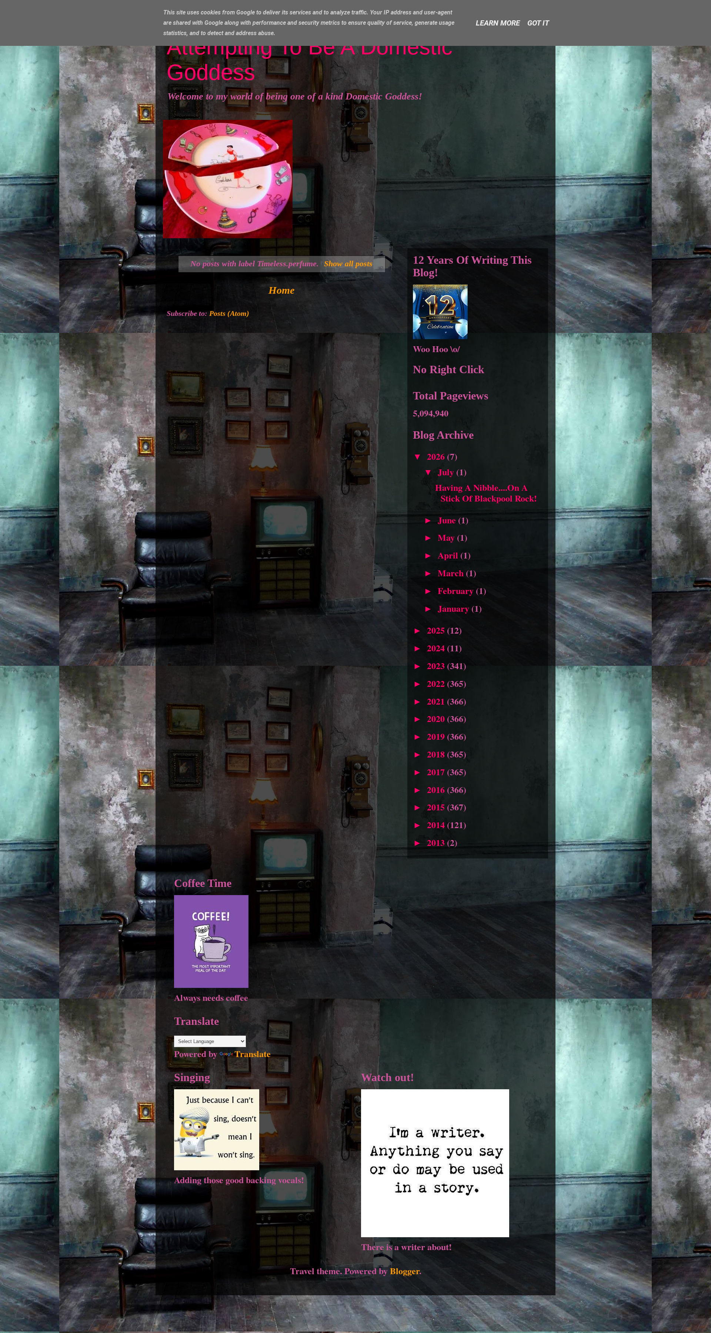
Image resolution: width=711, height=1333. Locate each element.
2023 (437, 665)
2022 (437, 683)
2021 (437, 701)
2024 (437, 647)
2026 (437, 456)
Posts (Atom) (229, 313)
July (447, 471)
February (457, 590)
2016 (437, 789)
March (452, 572)
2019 (437, 736)
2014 (437, 824)
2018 (437, 754)
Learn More (498, 22)
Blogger (404, 1270)
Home (281, 290)
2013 (437, 842)
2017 (437, 771)
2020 (437, 718)
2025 (437, 630)
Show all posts (348, 263)
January (454, 608)
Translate (252, 1053)
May (447, 537)
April (449, 555)
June (448, 519)
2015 (437, 806)
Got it (538, 22)
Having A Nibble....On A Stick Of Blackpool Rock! (486, 492)
